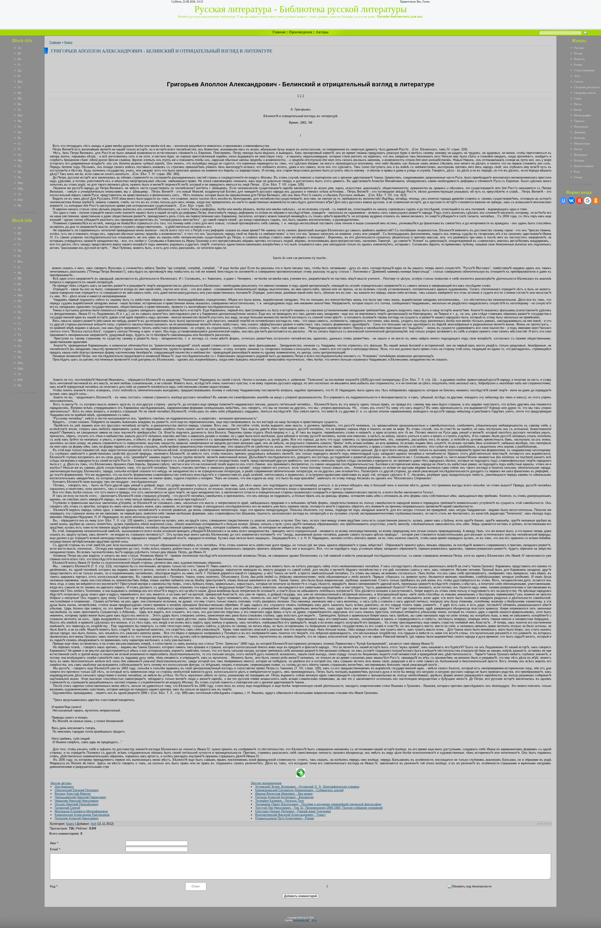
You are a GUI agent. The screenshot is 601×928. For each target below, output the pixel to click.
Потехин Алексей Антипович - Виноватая (284, 797)
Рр (19, 138)
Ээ (19, 194)
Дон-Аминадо (64, 786)
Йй (19, 98)
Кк (19, 104)
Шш (20, 183)
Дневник (579, 132)
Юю (20, 200)
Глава (577, 98)
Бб (19, 53)
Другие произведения (266, 783)
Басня (578, 109)
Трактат (579, 121)
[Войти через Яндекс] (579, 200)
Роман (578, 64)
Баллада (579, 160)
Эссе (577, 76)
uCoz (314, 920)
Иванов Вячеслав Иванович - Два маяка (283, 793)
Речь (577, 171)
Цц (19, 171)
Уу (19, 154)
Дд (19, 70)
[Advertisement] (25, 466)
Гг (19, 64)
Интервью (580, 154)
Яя (19, 205)
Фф (20, 160)
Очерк (578, 177)
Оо (19, 126)
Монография (582, 115)
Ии (19, 93)
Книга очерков (583, 166)
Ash (93, 823)
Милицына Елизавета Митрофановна (81, 811)
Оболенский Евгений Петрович (77, 790)
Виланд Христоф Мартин (73, 793)
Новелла (579, 138)
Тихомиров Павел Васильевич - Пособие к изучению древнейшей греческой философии (318, 804)
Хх (19, 166)
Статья (578, 81)
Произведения (300, 32)
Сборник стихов (585, 93)
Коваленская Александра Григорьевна (82, 815)
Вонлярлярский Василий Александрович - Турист (290, 815)
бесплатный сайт (301, 920)
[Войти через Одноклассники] (595, 200)
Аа (19, 47)
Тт (19, 149)
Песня (578, 149)
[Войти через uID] (563, 200)
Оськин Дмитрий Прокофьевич (76, 804)
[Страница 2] (300, 776)
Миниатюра (582, 143)
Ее (19, 76)
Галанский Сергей (67, 808)
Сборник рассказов (586, 87)
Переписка (581, 126)
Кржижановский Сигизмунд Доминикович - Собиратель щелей (299, 790)
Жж (20, 81)
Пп (19, 132)
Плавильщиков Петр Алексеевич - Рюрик (284, 818)
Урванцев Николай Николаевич (77, 800)
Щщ (20, 188)
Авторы (322, 32)
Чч (19, 177)
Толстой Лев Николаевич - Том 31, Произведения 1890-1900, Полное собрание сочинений (319, 808)
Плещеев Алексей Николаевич (77, 818)
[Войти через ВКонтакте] (571, 200)
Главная (279, 32)
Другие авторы (60, 783)
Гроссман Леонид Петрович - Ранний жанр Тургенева (293, 811)
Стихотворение (584, 70)
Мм (20, 115)
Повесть (579, 59)
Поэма (578, 53)
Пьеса (578, 104)
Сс (19, 143)
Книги (68, 42)
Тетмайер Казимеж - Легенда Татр (279, 800)
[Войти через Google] (587, 200)
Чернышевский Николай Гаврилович (80, 797)
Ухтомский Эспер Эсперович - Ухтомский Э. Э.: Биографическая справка (307, 786)
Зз (19, 87)
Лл (19, 109)
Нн (19, 121)
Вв (19, 59)
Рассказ (579, 47)
